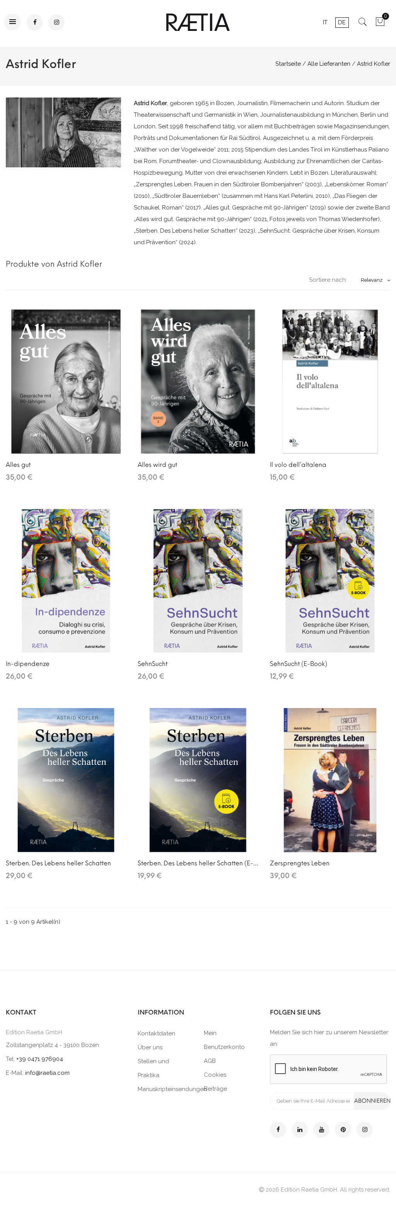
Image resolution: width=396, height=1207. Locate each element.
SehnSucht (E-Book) (298, 663)
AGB (210, 1060)
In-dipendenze (28, 663)
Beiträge (215, 1088)
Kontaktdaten (156, 1033)
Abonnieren (372, 1101)
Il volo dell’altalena (298, 464)
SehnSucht (152, 663)
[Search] (362, 24)
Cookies (215, 1074)
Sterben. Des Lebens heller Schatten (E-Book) (198, 863)
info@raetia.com (47, 1072)
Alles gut (18, 464)
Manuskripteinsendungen (172, 1089)
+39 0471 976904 (39, 1058)
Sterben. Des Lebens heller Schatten (58, 863)
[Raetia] (198, 22)
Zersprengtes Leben (299, 863)
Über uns (150, 1047)
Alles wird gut (157, 464)
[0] (380, 24)
